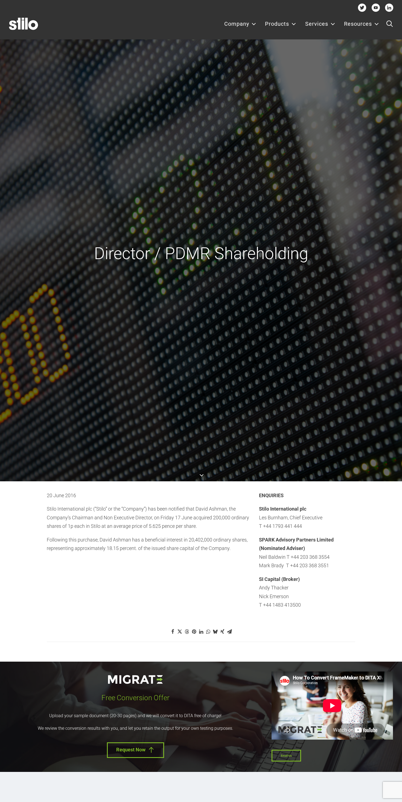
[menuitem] (240, 23)
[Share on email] (229, 631)
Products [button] (277, 24)
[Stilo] (23, 24)
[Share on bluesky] (215, 631)
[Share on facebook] (172, 631)
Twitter (362, 7)
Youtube (375, 7)
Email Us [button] (286, 755)
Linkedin (389, 7)
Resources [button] (358, 24)
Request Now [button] (130, 749)
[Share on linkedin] (201, 631)
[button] (389, 23)
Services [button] (316, 24)
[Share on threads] (186, 631)
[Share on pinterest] (194, 631)
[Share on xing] (222, 631)
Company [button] (236, 24)
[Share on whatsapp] (208, 631)
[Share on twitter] (179, 631)
